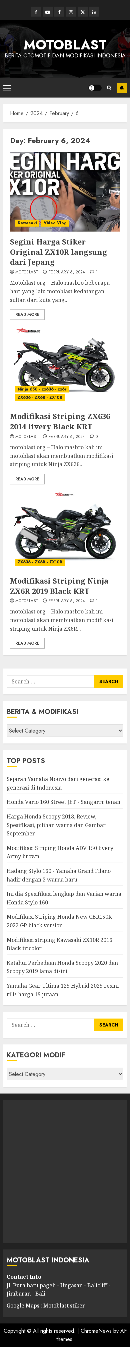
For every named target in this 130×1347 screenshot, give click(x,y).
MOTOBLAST (65, 44)
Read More (27, 315)
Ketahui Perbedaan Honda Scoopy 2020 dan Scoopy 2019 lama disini (62, 967)
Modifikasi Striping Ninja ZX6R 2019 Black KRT (59, 586)
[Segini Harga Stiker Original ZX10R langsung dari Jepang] (65, 192)
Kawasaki (27, 223)
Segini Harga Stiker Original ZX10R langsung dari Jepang (58, 252)
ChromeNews (96, 1331)
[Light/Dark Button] (95, 88)
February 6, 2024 (67, 272)
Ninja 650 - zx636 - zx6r (42, 389)
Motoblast (26, 272)
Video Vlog (55, 223)
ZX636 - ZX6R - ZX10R (40, 397)
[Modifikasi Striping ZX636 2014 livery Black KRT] (65, 366)
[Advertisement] (65, 1171)
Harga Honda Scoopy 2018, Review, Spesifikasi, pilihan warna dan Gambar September (56, 825)
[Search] (109, 87)
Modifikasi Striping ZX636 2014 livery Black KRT (60, 421)
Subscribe (122, 88)
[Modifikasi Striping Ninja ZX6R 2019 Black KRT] (65, 531)
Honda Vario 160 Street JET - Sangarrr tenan (63, 802)
